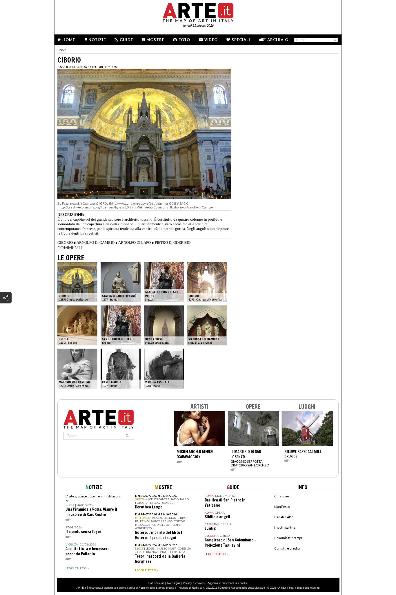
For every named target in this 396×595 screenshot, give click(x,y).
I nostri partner (285, 527)
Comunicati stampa (288, 538)
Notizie (97, 39)
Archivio (277, 39)
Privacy (187, 583)
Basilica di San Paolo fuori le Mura (87, 67)
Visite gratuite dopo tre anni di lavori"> (93, 505)
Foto (184, 39)
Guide (126, 39)
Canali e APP (283, 517)
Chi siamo (281, 496)
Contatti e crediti (287, 548)
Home (68, 39)
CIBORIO (65, 242)
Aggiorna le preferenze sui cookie (228, 583)
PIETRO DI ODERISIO (172, 242)
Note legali (173, 583)
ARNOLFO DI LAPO (134, 242)
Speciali (241, 39)
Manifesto (282, 506)
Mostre (155, 39)
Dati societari (156, 583)
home (61, 50)
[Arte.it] (198, 11)
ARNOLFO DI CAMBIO (96, 242)
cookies (200, 583)
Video (211, 39)
